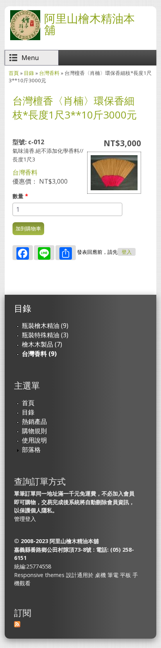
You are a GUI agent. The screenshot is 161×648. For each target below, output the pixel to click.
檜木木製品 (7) (42, 344)
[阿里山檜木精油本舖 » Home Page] (25, 38)
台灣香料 (49, 72)
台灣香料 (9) (39, 353)
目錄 (29, 72)
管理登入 (25, 518)
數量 (20, 196)
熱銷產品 (34, 421)
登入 (127, 252)
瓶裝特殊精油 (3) (45, 335)
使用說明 (34, 440)
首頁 (14, 72)
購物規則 (34, 431)
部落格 (31, 449)
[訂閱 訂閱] (17, 625)
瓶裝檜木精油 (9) (45, 325)
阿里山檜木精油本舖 (89, 24)
